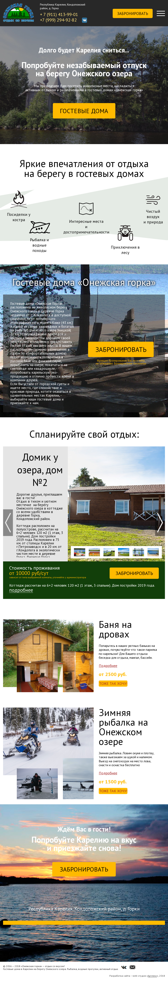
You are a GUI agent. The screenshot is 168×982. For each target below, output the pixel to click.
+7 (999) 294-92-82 (58, 20)
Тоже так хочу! (113, 683)
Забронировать (132, 13)
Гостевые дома (84, 111)
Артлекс (152, 976)
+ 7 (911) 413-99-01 (59, 14)
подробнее (21, 590)
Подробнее (108, 665)
